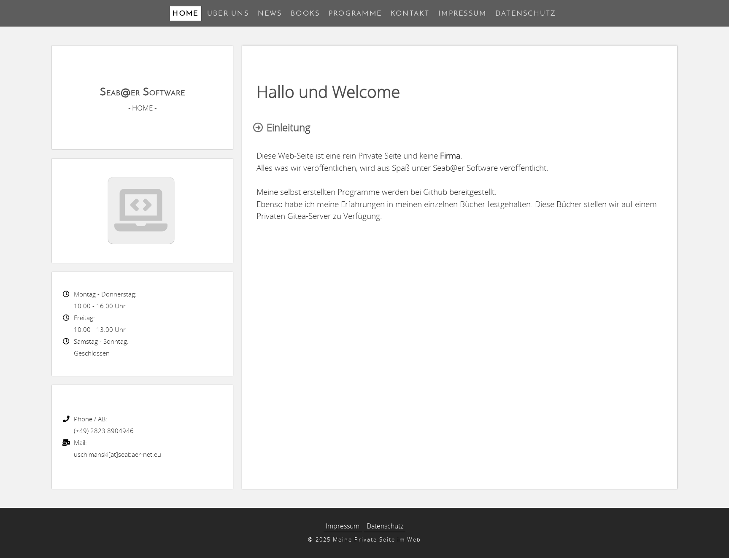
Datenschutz (525, 13)
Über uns (228, 13)
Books (305, 13)
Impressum (462, 13)
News (270, 13)
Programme (355, 13)
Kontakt (410, 13)
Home (185, 13)
